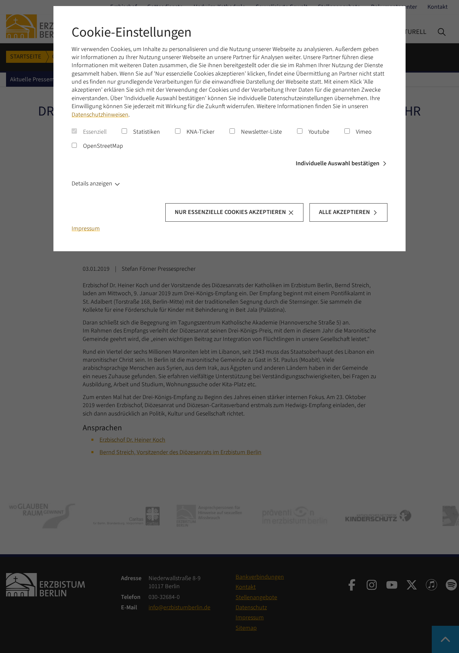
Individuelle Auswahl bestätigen (337, 163)
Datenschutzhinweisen (100, 115)
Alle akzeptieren (344, 212)
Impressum (86, 228)
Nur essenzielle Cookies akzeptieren (230, 212)
